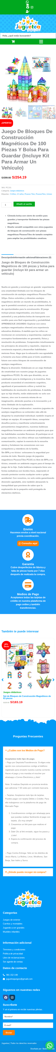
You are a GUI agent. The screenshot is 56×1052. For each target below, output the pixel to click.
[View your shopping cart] (14, 42)
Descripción (7, 257)
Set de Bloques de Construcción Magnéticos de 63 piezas (27, 697)
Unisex (49, 194)
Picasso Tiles (30, 194)
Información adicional (24, 257)
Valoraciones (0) (43, 257)
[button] (2, 680)
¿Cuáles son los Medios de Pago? (26, 750)
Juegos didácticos (17, 191)
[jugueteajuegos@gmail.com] (28, 5)
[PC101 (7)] (28, 77)
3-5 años (20, 194)
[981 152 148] (28, 2)
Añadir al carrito (24, 204)
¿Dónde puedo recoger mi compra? (26, 872)
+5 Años (13, 194)
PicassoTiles (41, 194)
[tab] (7, 257)
